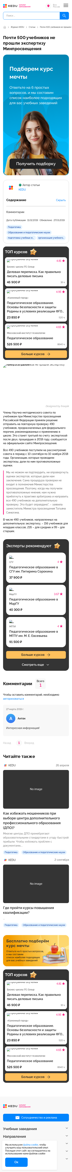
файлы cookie (30, 1144)
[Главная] (4, 27)
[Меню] (66, 6)
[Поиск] (64, 16)
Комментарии (15, 212)
